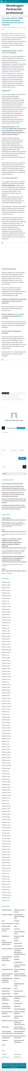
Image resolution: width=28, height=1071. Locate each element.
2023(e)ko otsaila (6, 671)
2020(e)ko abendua (6, 736)
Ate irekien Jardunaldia (7, 914)
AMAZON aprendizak (7, 910)
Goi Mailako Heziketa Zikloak (10, 397)
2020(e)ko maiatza (6, 752)
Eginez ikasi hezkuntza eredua (19, 932)
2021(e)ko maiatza (6, 722)
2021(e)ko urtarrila (6, 733)
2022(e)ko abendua (6, 676)
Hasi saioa (4, 1054)
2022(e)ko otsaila (6, 700)
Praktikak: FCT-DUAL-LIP (8, 1020)
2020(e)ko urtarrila (6, 763)
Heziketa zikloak (5, 990)
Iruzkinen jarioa (5, 1057)
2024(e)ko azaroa (6, 622)
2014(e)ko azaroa (6, 897)
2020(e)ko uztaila (6, 746)
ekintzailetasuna (5, 936)
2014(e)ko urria (5, 900)
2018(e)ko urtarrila (6, 825)
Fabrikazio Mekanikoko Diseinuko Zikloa (7, 974)
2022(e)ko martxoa (6, 698)
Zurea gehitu (20, 427)
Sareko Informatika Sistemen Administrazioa (20, 1027)
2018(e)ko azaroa (6, 798)
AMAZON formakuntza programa (19, 910)
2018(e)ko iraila (5, 803)
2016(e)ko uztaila (6, 849)
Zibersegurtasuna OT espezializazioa (19, 1041)
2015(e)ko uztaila (6, 878)
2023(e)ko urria (5, 655)
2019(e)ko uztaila (6, 776)
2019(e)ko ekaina (6, 779)
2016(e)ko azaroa (6, 846)
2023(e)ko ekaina (6, 660)
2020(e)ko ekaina (6, 749)
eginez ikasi (17, 928)
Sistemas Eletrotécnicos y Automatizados (20, 1036)
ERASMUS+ (17, 959)
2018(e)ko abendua (6, 795)
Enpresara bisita (18, 943)
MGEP (14, 33)
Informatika (16, 1000)
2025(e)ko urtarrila (6, 617)
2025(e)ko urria (5, 601)
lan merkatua (5, 1003)
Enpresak (16, 940)
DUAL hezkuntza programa (18, 393)
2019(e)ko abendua (6, 765)
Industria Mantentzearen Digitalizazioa (20, 997)
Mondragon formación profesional (14, 9)
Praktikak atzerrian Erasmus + (18, 1016)
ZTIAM (3, 1044)
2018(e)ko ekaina (6, 811)
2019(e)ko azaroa (6, 768)
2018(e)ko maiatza (6, 814)
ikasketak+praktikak (18, 314)
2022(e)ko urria (5, 682)
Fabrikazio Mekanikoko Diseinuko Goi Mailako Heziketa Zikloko (14, 35)
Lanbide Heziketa (18, 1003)
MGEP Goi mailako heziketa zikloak (9, 27)
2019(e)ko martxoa (6, 787)
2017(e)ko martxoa (6, 835)
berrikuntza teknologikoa (7, 923)
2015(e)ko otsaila (6, 889)
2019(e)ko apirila (6, 784)
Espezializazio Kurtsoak (7, 969)
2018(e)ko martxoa (6, 819)
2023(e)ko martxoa (6, 668)
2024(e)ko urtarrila (6, 647)
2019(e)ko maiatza (6, 781)
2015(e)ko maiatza (6, 881)
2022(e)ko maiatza (6, 692)
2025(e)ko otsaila (6, 614)
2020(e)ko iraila (5, 744)
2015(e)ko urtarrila (6, 892)
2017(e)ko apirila (6, 833)
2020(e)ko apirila (6, 754)
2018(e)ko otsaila (6, 822)
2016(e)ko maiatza (6, 854)
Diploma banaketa (6, 926)
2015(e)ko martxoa (6, 887)
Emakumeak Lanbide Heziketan (19, 936)
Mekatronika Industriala (19, 1008)
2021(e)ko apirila (6, 725)
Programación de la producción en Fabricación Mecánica (19, 1022)
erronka (3, 964)
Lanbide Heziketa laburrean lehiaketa (6, 1007)
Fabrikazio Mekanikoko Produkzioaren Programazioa (7, 980)
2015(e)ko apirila (6, 884)
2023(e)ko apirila (6, 665)
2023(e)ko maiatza (6, 663)
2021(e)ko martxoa (6, 727)
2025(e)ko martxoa (6, 612)
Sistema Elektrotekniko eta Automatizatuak (19, 1032)
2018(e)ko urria (5, 800)
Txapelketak (5, 1040)
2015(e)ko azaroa (6, 870)
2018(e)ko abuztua (6, 806)
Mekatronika (17, 1006)
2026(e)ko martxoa (6, 590)
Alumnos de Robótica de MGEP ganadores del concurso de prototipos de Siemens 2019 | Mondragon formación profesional (13, 558)
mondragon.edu (4, 3)
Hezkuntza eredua (18, 990)
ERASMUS (16, 956)
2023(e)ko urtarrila (6, 674)
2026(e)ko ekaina (6, 582)
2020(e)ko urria (5, 741)
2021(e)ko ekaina (6, 719)
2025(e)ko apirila (6, 609)
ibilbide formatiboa (6, 993)
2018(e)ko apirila (6, 816)
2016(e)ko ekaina (6, 852)
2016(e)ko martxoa (6, 860)
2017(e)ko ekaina (6, 830)
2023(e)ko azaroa (6, 652)
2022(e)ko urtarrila (6, 703)
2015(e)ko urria (5, 873)
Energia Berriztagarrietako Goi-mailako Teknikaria (7, 942)
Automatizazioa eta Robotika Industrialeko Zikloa (19, 916)
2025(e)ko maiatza (6, 606)
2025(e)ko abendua (6, 595)
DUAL (3, 178)
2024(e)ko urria (5, 625)
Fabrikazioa (17, 978)
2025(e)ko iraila (5, 603)
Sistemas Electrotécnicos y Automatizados (8, 1036)
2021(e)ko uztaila (6, 717)
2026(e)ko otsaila (6, 593)
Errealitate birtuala (18, 962)
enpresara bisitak (18, 945)
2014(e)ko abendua (6, 895)
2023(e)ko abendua (6, 649)
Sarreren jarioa (17, 1054)
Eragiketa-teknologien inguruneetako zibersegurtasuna (7, 958)
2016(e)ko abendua (6, 843)
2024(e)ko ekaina (6, 633)
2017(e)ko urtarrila (6, 841)
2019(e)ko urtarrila (6, 792)
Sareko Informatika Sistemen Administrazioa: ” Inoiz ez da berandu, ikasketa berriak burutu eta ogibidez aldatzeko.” (14, 500)
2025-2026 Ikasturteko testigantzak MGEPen (12, 483)
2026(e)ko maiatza (6, 585)
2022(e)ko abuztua (6, 684)
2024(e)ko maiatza (6, 636)
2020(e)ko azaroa (6, 738)
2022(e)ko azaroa (6, 679)
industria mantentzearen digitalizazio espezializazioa (7, 998)
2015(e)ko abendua (6, 868)
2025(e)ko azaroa (6, 598)
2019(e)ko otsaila (6, 789)
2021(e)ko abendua (6, 706)
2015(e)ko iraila (5, 876)
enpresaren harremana (7, 948)
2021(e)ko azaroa (6, 709)
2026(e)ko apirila (6, 587)
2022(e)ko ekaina (6, 690)
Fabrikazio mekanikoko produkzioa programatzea (20, 974)
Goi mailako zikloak (6, 988)
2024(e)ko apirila (6, 638)
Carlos (3, 569)
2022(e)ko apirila (6, 695)
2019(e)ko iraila (5, 773)
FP (14, 981)
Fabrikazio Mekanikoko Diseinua (11, 395)
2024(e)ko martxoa (6, 641)
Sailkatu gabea (5, 1026)
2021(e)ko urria (5, 711)
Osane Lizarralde (6, 518)
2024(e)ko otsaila (6, 644)
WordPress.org (17, 1057)
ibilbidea (16, 993)
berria (3, 920)
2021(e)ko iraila (5, 714)
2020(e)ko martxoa (6, 757)
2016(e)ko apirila (6, 857)
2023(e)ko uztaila (6, 657)
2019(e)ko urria (5, 771)
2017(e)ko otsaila (6, 838)
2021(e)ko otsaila (6, 730)
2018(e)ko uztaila (6, 808)
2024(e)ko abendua (6, 620)
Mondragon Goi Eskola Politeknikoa (12, 399)
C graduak (16, 923)
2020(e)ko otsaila (6, 760)
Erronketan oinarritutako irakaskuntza (19, 965)
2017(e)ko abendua (6, 827)
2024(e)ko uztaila (6, 630)
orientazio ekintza (6, 1016)
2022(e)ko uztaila (6, 687)
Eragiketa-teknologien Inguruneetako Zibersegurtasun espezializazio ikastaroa (19, 951)
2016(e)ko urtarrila (6, 865)
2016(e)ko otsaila (6, 862)
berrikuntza (16, 920)
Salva (3, 530)
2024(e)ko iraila (5, 628)
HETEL (15, 988)
